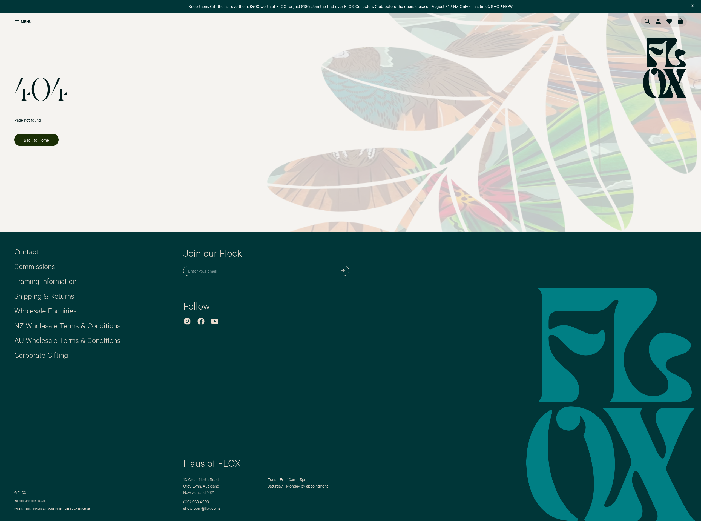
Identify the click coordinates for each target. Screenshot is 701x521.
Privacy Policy (22, 508)
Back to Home (36, 139)
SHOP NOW (502, 6)
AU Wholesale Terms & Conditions (67, 340)
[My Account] (658, 21)
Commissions (34, 266)
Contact (26, 251)
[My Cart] (680, 21)
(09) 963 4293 (196, 501)
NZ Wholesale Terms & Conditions (67, 325)
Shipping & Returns (44, 295)
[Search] (647, 21)
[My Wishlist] (669, 21)
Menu (26, 21)
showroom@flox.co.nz (201, 508)
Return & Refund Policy (47, 508)
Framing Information (45, 280)
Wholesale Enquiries (45, 310)
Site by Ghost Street (77, 508)
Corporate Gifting (41, 354)
